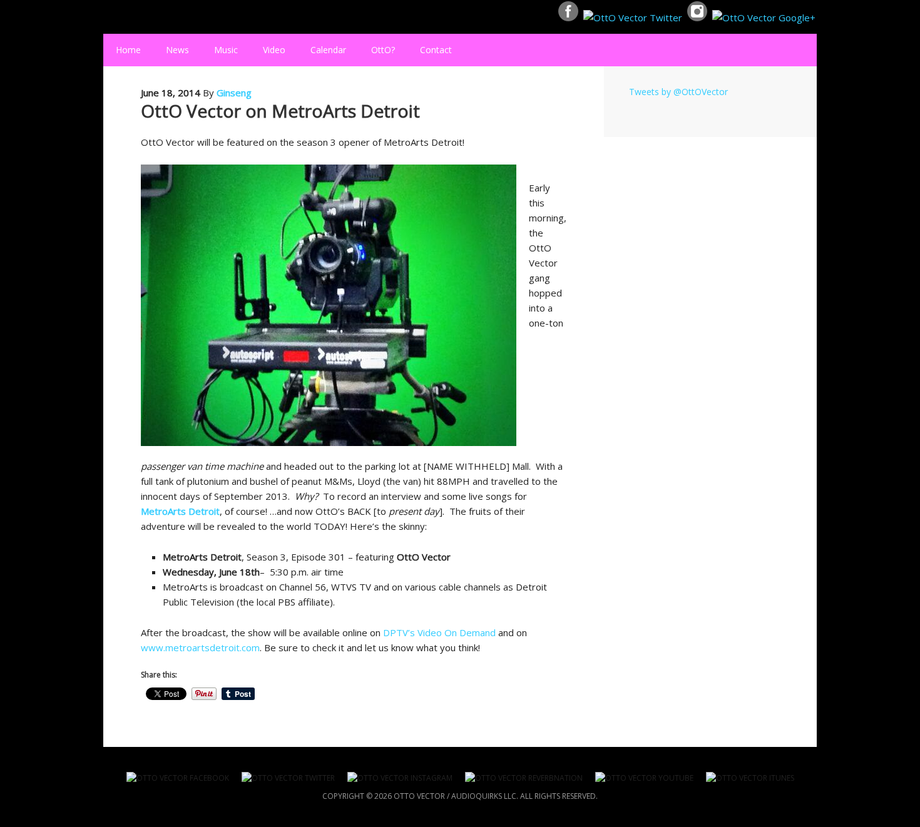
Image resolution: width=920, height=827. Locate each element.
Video (274, 50)
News (177, 50)
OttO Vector (109, 17)
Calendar (328, 50)
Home (128, 50)
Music (220, 50)
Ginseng (234, 92)
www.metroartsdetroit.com (200, 647)
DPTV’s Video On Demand (439, 632)
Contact (436, 50)
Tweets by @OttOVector (678, 92)
